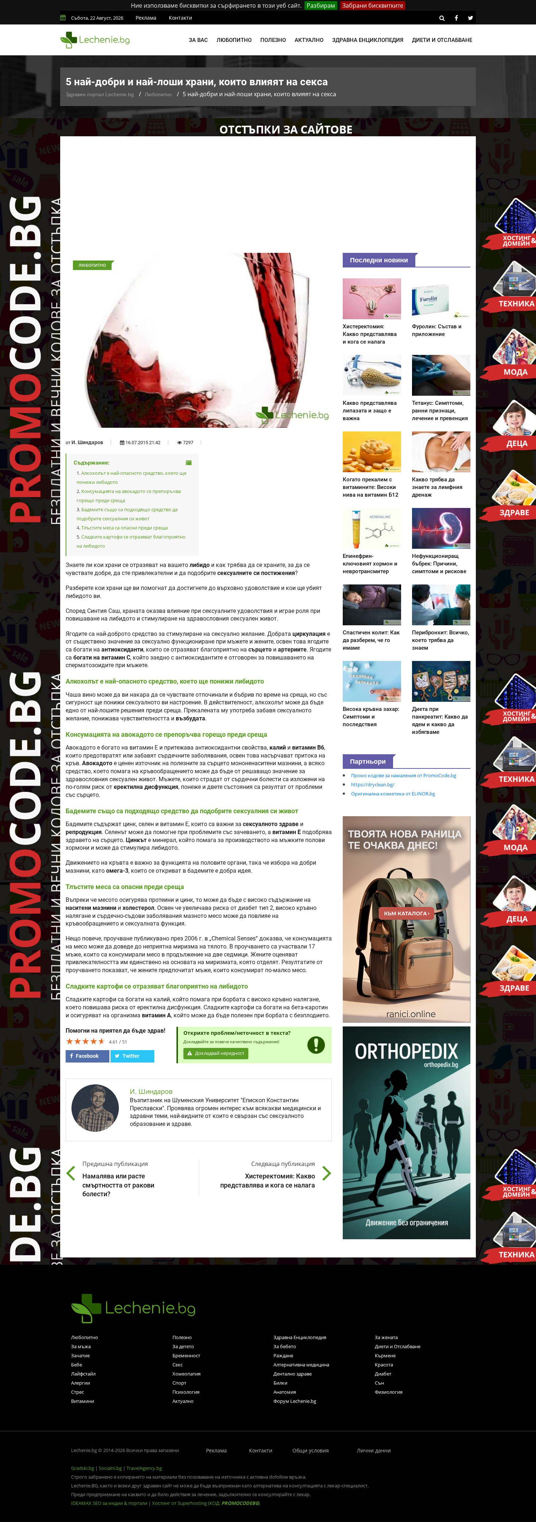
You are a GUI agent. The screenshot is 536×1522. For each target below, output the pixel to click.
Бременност (186, 1355)
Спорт (179, 1383)
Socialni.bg (110, 1468)
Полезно (273, 40)
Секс (177, 1364)
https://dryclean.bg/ (373, 784)
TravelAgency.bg (144, 1468)
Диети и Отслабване (397, 1346)
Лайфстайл (83, 1373)
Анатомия (284, 1392)
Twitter (130, 1056)
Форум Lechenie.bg (294, 1401)
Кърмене (385, 1355)
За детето (183, 1346)
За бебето (284, 1346)
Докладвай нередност (219, 1053)
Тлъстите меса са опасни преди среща (124, 527)
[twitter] (470, 17)
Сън (379, 1383)
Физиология (389, 1392)
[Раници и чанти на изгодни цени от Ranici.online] (406, 919)
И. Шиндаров (87, 442)
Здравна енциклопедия (367, 40)
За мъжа (81, 1346)
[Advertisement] (268, 198)
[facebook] (456, 17)
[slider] (86, 1041)
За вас (198, 40)
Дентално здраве (292, 1373)
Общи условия (310, 1450)
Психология (185, 1392)
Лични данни (374, 1450)
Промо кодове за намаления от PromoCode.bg (403, 775)
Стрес (77, 1392)
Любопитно (234, 40)
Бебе (76, 1364)
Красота (384, 1364)
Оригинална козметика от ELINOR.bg (393, 793)
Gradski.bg (82, 1468)
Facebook (86, 1056)
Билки (280, 1383)
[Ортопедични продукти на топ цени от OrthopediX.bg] (406, 1132)
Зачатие (80, 1355)
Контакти (180, 17)
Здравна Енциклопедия (299, 1337)
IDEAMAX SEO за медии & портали (109, 1503)
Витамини (82, 1401)
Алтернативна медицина (301, 1364)
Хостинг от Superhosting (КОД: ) (206, 1503)
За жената (386, 1337)
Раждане (283, 1355)
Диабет (383, 1373)
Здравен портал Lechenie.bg (100, 94)
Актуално (309, 40)
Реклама (146, 17)
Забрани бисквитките (372, 5)
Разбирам (321, 5)
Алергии (80, 1383)
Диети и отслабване (442, 40)
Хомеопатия (186, 1373)
